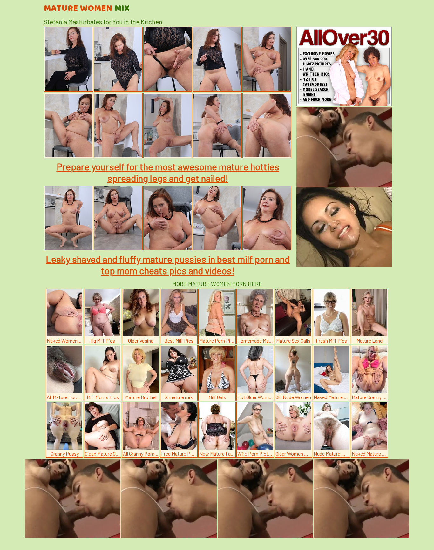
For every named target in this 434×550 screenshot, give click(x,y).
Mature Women (87, 9)
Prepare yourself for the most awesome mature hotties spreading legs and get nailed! (168, 172)
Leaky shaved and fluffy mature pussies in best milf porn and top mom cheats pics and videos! (168, 264)
